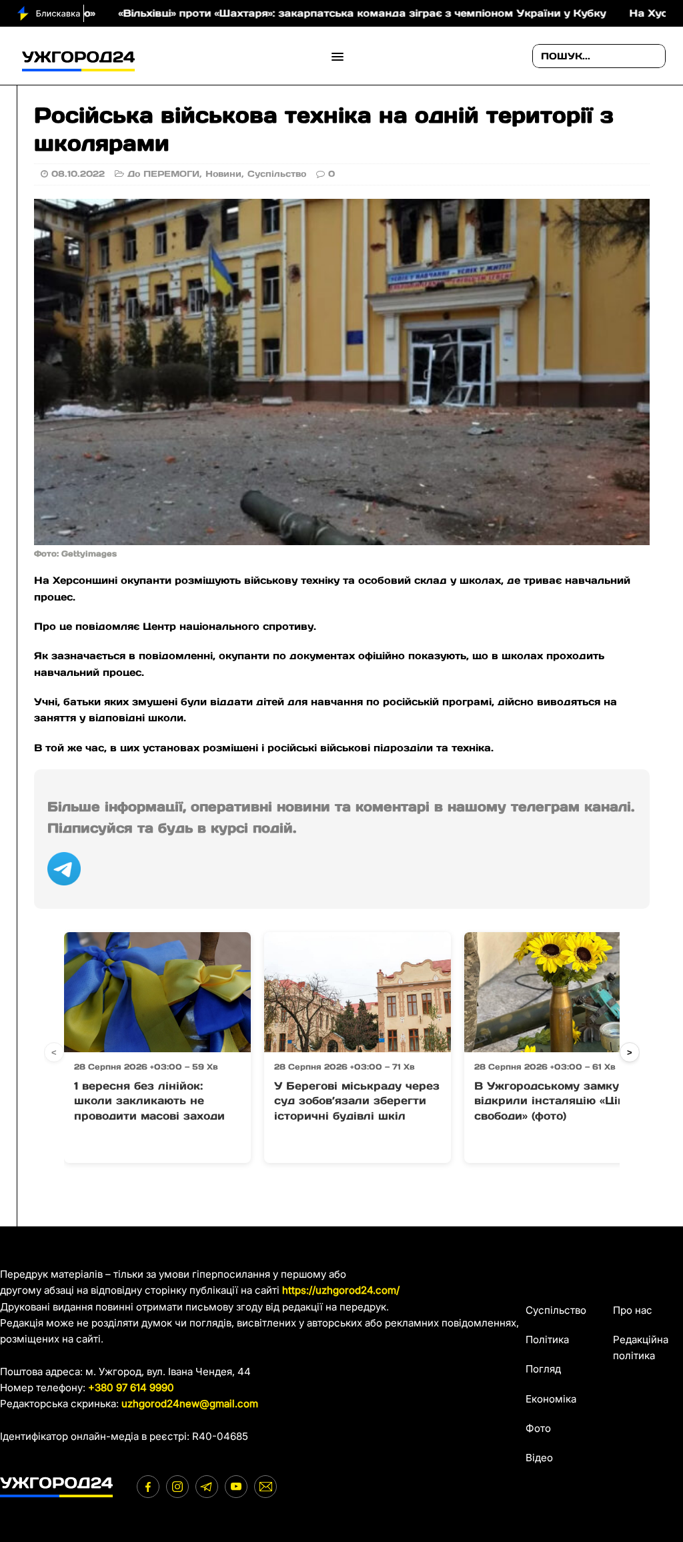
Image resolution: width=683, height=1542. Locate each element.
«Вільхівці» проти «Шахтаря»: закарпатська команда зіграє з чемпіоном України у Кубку (310, 13)
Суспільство (276, 173)
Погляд (543, 1369)
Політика (547, 1339)
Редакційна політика (640, 1347)
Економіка (551, 1399)
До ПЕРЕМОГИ (163, 173)
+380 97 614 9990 (131, 1387)
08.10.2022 (78, 173)
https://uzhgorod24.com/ (341, 1290)
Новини (223, 173)
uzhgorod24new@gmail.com (189, 1403)
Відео (539, 1457)
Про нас (632, 1310)
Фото (538, 1428)
